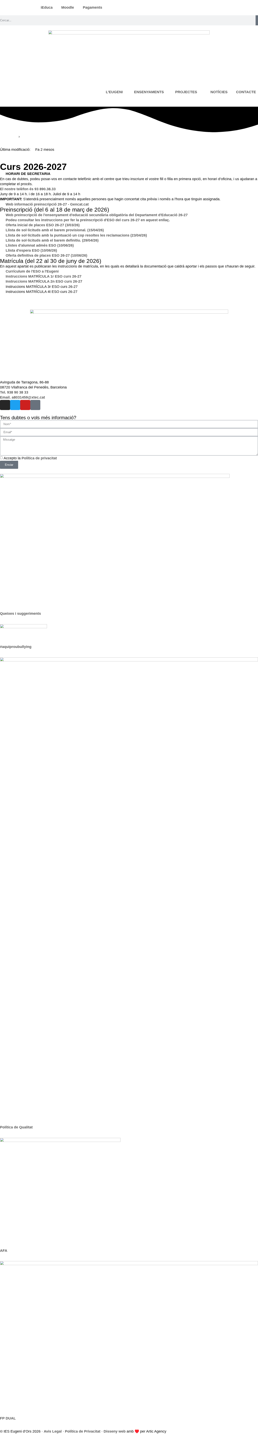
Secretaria (9, 136)
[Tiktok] (35, 405)
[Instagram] (5, 405)
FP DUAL (8, 1418)
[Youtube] (25, 405)
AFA (3, 1251)
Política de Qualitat (16, 1127)
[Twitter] (15, 405)
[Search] (257, 20)
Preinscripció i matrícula (42, 136)
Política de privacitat (39, 458)
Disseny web (115, 1431)
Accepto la (30, 458)
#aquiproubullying (15, 647)
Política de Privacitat (82, 1431)
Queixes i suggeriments (20, 614)
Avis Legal (53, 1431)
